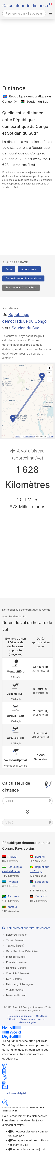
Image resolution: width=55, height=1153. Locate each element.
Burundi (40, 856)
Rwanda (12, 881)
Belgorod (16, 934)
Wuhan (14, 989)
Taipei (14, 940)
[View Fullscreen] (49, 379)
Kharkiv (16, 962)
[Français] (51, 4)
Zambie (12, 906)
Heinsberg (19, 984)
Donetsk (16, 967)
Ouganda (41, 896)
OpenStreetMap (29, 436)
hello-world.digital (16, 1093)
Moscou (15, 956)
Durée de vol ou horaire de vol (23, 278)
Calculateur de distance (25, 5)
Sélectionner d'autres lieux (21, 287)
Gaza (21, 951)
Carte (9, 269)
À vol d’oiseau (29, 269)
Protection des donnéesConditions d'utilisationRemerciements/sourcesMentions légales (26, 1019)
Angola (11, 856)
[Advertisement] (27, 48)
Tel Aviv (14, 945)
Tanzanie (13, 896)
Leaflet (17, 436)
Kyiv (14, 978)
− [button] (49, 373)
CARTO (50, 436)
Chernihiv (17, 973)
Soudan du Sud (25, 328)
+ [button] (49, 368)
